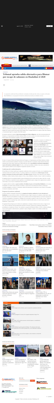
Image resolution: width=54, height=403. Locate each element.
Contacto (21, 393)
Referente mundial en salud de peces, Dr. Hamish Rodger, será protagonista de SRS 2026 (26, 249)
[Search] (44, 68)
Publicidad (31, 25)
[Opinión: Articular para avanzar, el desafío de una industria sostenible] (44, 260)
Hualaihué (22, 219)
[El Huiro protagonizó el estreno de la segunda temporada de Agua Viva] (7, 314)
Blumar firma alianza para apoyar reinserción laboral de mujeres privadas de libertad (10, 293)
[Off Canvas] (2, 26)
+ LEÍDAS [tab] (22, 302)
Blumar (13, 219)
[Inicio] (2, 68)
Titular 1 (13, 306)
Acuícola (5, 219)
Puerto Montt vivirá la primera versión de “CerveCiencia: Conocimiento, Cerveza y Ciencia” (41, 225)
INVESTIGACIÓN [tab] (39, 302)
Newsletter (21, 391)
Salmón (38, 219)
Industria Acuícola (27, 219)
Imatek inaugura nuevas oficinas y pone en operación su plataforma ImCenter (26, 307)
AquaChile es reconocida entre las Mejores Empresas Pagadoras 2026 (26, 293)
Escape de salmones (17, 219)
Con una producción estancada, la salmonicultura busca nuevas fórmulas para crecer (44, 249)
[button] (5, 68)
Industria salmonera (33, 219)
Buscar (21, 378)
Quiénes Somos (27, 25)
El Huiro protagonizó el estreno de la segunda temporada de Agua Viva (27, 65)
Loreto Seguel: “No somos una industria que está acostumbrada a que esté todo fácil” (10, 249)
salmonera (46, 219)
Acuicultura (9, 219)
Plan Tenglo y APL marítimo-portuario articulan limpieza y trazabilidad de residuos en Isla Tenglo (33, 362)
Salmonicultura (4, 267)
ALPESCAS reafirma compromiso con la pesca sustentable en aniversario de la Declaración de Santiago (14, 225)
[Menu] (5, 68)
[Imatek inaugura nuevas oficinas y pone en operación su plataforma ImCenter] (7, 307)
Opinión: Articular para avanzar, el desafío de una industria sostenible (43, 270)
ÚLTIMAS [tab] (6, 302)
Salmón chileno (42, 219)
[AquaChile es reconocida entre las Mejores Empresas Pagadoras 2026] (27, 283)
